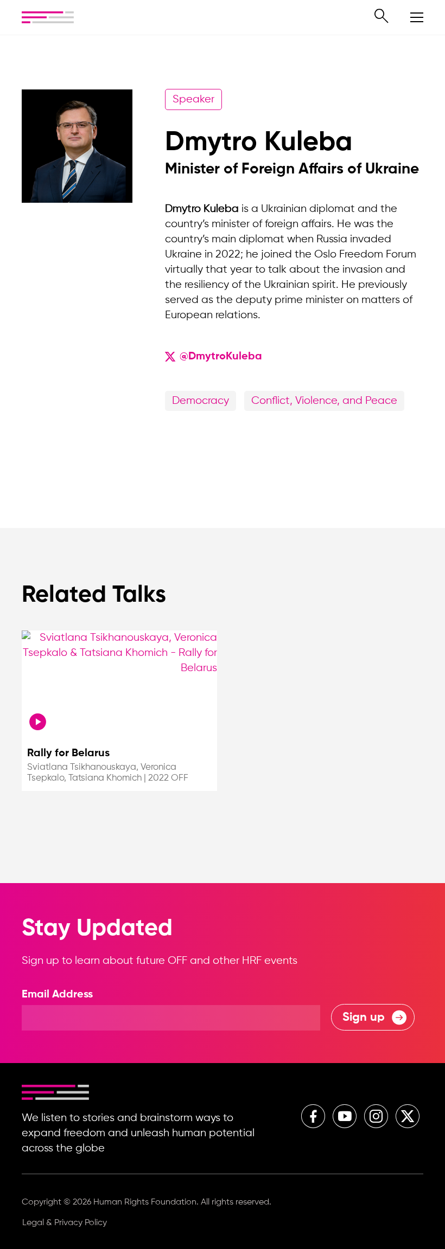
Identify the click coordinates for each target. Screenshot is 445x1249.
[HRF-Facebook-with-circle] (313, 1116)
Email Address (57, 994)
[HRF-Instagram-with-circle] (376, 1116)
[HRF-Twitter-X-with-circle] (407, 1116)
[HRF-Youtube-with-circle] (344, 1116)
